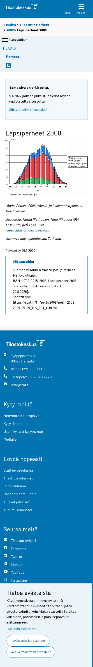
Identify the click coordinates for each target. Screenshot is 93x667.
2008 (10, 30)
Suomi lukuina (15, 486)
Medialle (10, 439)
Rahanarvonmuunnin (20, 494)
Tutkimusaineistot (18, 510)
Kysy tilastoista (16, 423)
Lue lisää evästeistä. (22, 628)
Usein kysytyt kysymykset (23, 431)
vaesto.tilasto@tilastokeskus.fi (27, 230)
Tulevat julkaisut (17, 502)
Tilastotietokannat (18, 478)
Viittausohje (23, 261)
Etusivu (10, 24)
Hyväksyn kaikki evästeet (28, 641)
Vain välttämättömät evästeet (31, 652)
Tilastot (26, 24)
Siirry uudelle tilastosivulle (29, 109)
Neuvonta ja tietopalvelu (23, 415)
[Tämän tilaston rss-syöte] (8, 67)
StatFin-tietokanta (18, 470)
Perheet (42, 24)
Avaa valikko (18, 39)
